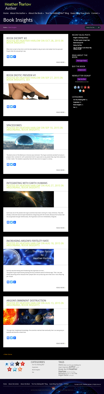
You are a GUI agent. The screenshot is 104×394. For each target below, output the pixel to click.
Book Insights (15, 42)
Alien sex (66, 365)
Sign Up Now (82, 79)
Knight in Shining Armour (80, 37)
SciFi (70, 373)
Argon (60, 367)
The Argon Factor (82, 60)
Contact (95, 13)
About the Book (36, 13)
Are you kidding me (75, 365)
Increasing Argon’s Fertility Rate (27, 240)
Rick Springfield (72, 372)
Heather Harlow (30, 40)
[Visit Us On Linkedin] (80, 92)
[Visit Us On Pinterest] (85, 88)
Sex (28, 79)
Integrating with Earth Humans (26, 183)
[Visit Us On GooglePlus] (82, 88)
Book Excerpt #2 (16, 38)
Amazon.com (81, 70)
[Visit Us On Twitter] (75, 88)
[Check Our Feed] (83, 92)
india (67, 372)
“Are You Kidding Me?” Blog (57, 13)
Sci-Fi (67, 373)
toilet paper (71, 375)
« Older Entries (7, 354)
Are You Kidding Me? (79, 99)
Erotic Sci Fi (63, 369)
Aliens (60, 365)
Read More (61, 62)
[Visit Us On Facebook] (78, 88)
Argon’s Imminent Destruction (26, 300)
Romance (62, 373)
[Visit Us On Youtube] (88, 88)
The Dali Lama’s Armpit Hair (81, 40)
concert (77, 367)
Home (6, 13)
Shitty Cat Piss (77, 45)
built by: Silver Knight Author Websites (40, 390)
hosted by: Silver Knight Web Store (64, 390)
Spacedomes (14, 125)
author (72, 367)
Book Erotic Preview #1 (21, 75)
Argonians (13, 129)
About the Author (18, 13)
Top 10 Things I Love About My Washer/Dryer (82, 48)
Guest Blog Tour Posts (80, 13)
